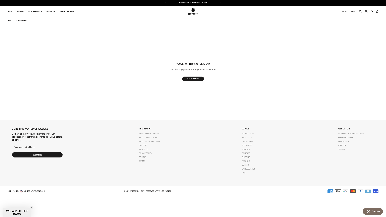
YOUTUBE (342, 145)
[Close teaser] (31, 207)
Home (10, 21)
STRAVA (341, 149)
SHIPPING (246, 157)
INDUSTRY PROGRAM (148, 137)
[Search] (360, 11)
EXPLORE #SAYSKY (346, 137)
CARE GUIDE (247, 141)
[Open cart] (377, 11)
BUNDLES (50, 11)
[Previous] (166, 3)
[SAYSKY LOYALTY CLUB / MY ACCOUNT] (366, 11)
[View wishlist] (371, 11)
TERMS (142, 161)
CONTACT (246, 153)
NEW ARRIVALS (35, 11)
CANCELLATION (249, 169)
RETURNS (246, 161)
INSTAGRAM (343, 141)
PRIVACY (142, 157)
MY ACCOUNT (248, 133)
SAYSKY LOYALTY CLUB (149, 133)
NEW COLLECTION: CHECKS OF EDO (193, 3)
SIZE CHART (247, 145)
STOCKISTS (247, 137)
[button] (17, 212)
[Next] (220, 3)
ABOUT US (143, 149)
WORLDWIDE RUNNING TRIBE (351, 133)
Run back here (193, 79)
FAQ (243, 173)
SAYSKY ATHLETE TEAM (149, 141)
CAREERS (143, 145)
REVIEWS (246, 149)
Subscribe (37, 155)
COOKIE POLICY (145, 153)
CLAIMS (245, 165)
